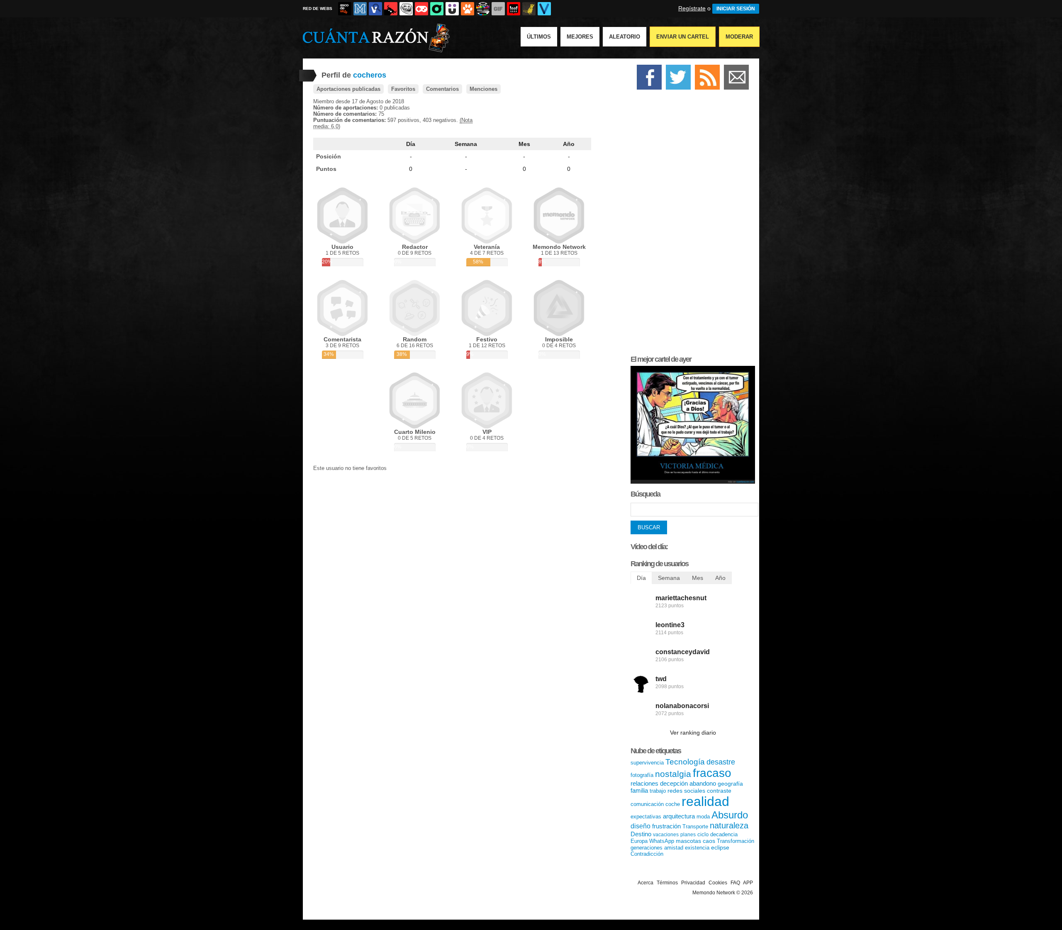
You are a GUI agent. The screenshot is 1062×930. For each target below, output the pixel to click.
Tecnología (685, 761)
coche (672, 804)
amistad (673, 848)
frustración (666, 826)
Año (569, 144)
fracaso (712, 773)
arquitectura (679, 816)
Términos (667, 883)
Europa (639, 841)
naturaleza (729, 825)
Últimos (539, 37)
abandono (702, 783)
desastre (720, 762)
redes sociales (686, 790)
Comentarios (442, 89)
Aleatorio (624, 37)
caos (709, 840)
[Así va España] (390, 8)
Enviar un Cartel (682, 37)
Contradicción (647, 854)
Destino (641, 833)
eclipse (720, 847)
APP (748, 883)
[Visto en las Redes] (375, 8)
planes (688, 834)
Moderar (739, 37)
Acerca (645, 883)
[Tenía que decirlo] (513, 8)
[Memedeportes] (360, 8)
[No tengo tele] (483, 8)
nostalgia (673, 774)
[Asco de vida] (344, 8)
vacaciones (666, 834)
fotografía (642, 775)
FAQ (735, 883)
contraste (719, 790)
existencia (697, 848)
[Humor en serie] (452, 8)
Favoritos (403, 89)
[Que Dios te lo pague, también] (693, 482)
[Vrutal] (421, 8)
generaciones (647, 848)
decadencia (724, 834)
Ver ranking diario (693, 732)
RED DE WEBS (317, 8)
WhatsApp (661, 841)
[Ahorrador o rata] (529, 8)
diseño (640, 826)
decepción (674, 783)
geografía (730, 783)
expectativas (646, 816)
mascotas (688, 840)
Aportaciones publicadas (348, 89)
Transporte (695, 826)
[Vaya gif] (498, 8)
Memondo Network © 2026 (722, 893)
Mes (524, 144)
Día (410, 144)
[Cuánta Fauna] (467, 8)
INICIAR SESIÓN (735, 9)
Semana (466, 144)
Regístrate (692, 8)
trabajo (658, 791)
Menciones (483, 89)
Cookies (718, 883)
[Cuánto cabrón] (406, 8)
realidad (705, 801)
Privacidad (693, 883)
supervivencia (647, 763)
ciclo (703, 834)
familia (639, 790)
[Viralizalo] (544, 8)
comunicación (647, 804)
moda (703, 816)
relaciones (644, 783)
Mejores (580, 37)
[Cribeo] (436, 8)
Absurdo (729, 814)
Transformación (735, 841)
